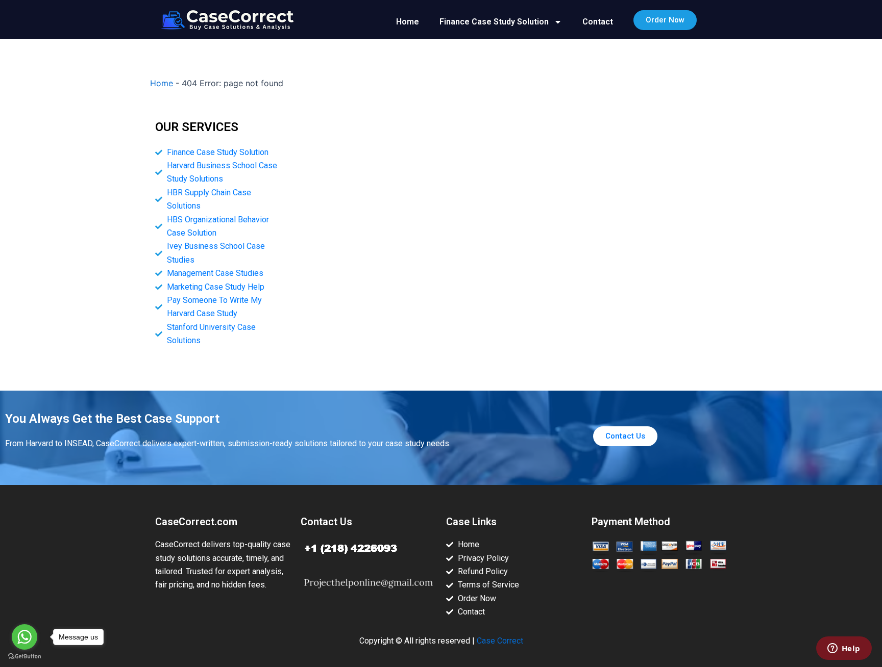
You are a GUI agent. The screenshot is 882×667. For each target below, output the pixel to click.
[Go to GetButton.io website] (24, 656)
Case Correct (500, 641)
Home (407, 22)
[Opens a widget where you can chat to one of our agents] (844, 649)
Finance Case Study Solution (494, 22)
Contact (597, 22)
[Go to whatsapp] (24, 637)
